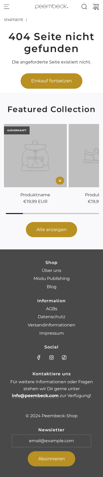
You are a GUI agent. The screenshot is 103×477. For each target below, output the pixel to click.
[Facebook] (39, 357)
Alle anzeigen (51, 229)
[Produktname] (35, 155)
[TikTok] (64, 357)
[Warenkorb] (96, 6)
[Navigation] (6, 6)
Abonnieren (51, 458)
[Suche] (84, 6)
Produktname (35, 194)
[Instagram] (51, 357)
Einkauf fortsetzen (51, 80)
